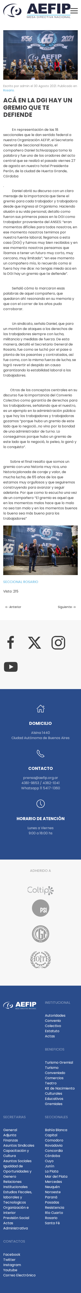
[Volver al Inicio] (36, 11)
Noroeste (53, 1192)
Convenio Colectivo (53, 1023)
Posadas (52, 1202)
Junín (49, 1166)
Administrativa (15, 1228)
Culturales (53, 1093)
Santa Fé (52, 1223)
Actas (50, 1036)
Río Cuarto (54, 1212)
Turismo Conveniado (55, 1070)
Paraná (51, 1197)
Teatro (51, 1083)
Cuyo (49, 1161)
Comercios (54, 1078)
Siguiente (65, 607)
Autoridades (55, 1015)
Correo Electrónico (19, 1275)
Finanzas (10, 1140)
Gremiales (53, 1103)
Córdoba (52, 1155)
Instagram (12, 1264)
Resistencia (54, 1207)
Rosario (8, 90)
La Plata (51, 1171)
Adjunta (9, 1135)
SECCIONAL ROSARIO (20, 581)
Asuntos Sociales (17, 1161)
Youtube (10, 1270)
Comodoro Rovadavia (54, 1143)
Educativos (54, 1098)
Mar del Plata (56, 1176)
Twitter (9, 1259)
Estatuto (52, 1031)
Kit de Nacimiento (60, 1088)
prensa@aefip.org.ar (40, 777)
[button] (74, 11)
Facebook (11, 1254)
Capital (51, 1135)
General (10, 1129)
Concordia (54, 1150)
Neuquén (52, 1186)
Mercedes (53, 1181)
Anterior (15, 607)
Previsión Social (16, 1217)
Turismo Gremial (59, 1062)
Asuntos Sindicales (18, 1145)
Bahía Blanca (56, 1129)
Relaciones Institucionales (15, 1184)
